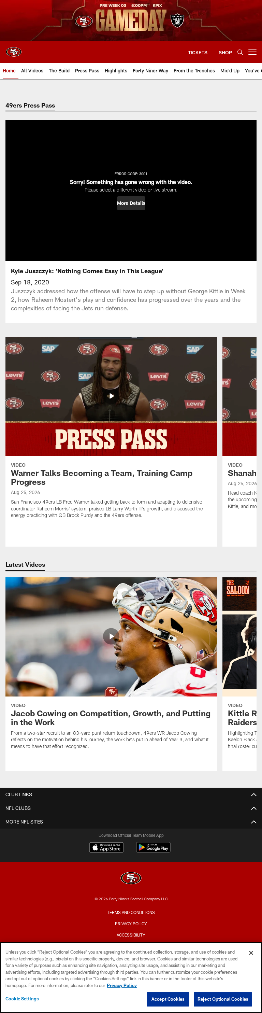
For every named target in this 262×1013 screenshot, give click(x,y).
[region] (131, 977)
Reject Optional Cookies (223, 999)
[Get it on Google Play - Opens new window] (153, 850)
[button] (131, 203)
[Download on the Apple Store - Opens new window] (106, 848)
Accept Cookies (168, 999)
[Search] (240, 52)
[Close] (251, 952)
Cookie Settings (22, 998)
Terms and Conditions (131, 912)
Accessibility (131, 934)
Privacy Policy (131, 923)
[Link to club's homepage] (13, 49)
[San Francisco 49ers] (131, 879)
